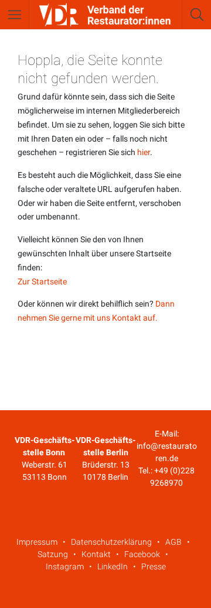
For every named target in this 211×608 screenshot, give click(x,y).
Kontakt (96, 554)
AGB (173, 542)
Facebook (142, 554)
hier (143, 152)
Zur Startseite (42, 281)
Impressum (36, 542)
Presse (153, 566)
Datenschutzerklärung (111, 542)
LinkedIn (112, 566)
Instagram (65, 566)
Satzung (53, 554)
